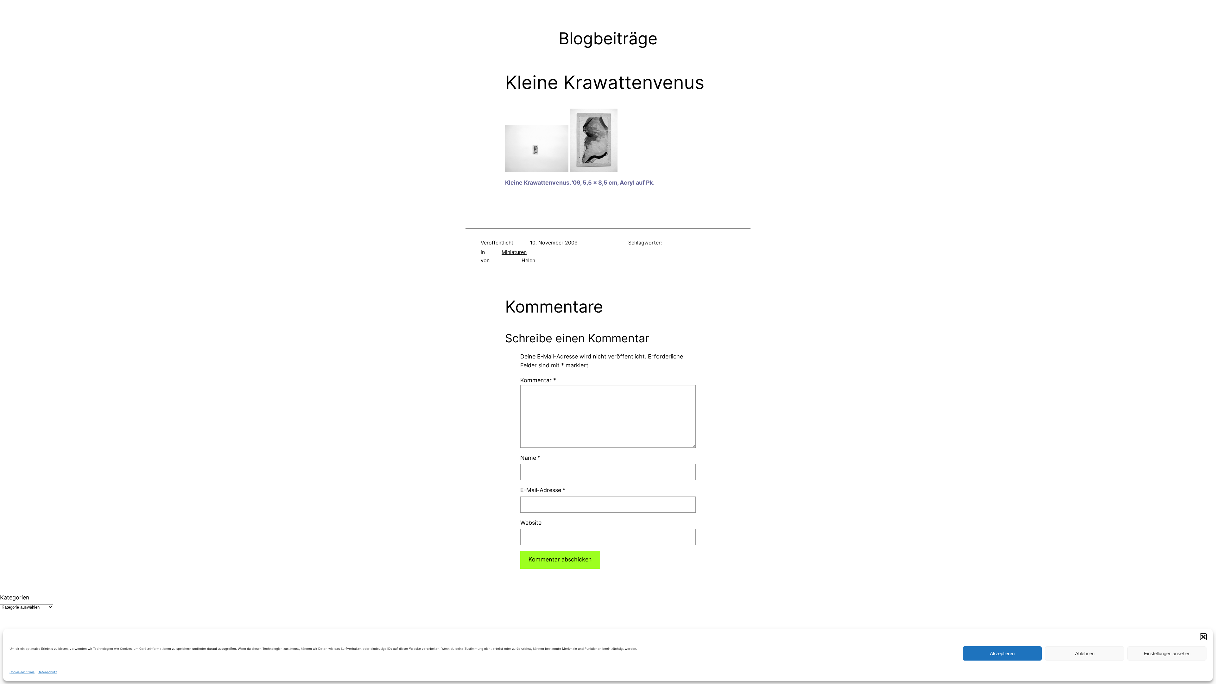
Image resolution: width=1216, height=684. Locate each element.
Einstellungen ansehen (1167, 653)
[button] (1203, 637)
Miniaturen (514, 252)
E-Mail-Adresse (543, 490)
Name (530, 457)
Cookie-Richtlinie (22, 672)
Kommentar (538, 380)
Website (531, 522)
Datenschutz (47, 672)
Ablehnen (1084, 653)
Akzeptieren (1002, 653)
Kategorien (14, 597)
